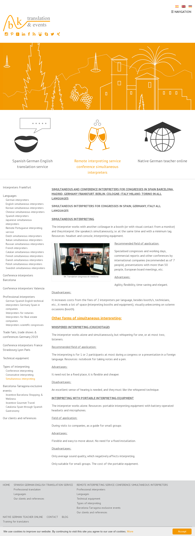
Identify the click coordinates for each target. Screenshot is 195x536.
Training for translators (16, 521)
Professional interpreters (19, 297)
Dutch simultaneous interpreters (24, 236)
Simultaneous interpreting (20, 378)
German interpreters (17, 200)
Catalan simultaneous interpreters (25, 252)
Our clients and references (19, 418)
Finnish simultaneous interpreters (24, 256)
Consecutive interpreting (20, 374)
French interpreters (17, 248)
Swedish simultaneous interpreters (25, 268)
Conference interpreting (19, 370)
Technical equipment (16, 358)
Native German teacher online (162, 160)
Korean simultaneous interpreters (25, 208)
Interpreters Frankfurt (17, 187)
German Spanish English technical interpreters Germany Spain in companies (25, 305)
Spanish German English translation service (43, 485)
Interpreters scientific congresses (25, 325)
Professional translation (27, 489)
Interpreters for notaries (20, 313)
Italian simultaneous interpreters (24, 240)
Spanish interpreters (17, 216)
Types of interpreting (16, 366)
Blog (65, 517)
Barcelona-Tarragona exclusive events (99, 507)
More (130, 531)
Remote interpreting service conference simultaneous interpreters (97, 166)
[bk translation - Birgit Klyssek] (26, 23)
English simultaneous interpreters (25, 204)
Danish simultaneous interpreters (24, 260)
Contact (52, 517)
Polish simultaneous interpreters (24, 264)
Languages (10, 196)
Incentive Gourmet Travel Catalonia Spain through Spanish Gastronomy (24, 406)
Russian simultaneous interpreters (25, 244)
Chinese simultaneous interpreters (25, 212)
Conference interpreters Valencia (23, 288)
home (6, 485)
